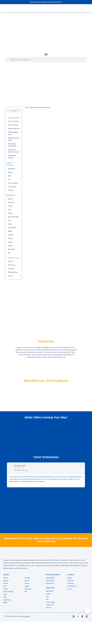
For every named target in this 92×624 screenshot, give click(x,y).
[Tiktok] (78, 616)
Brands (11, 195)
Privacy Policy (25, 616)
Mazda (10, 238)
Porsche (11, 235)
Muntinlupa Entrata (12, 157)
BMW (10, 231)
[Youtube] (87, 616)
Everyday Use (13, 272)
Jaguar (10, 245)
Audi (9, 220)
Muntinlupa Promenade (12, 145)
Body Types (10, 164)
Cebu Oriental (13, 125)
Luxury (10, 276)
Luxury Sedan (13, 183)
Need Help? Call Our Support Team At (41, 2)
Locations (13, 118)
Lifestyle (13, 258)
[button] (83, 8)
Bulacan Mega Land (13, 133)
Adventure (11, 265)
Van (9, 179)
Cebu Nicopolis (13, 121)
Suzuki (10, 199)
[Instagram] (82, 616)
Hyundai (11, 202)
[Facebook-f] (73, 616)
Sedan (10, 172)
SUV (9, 176)
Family (10, 261)
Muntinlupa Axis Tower (13, 139)
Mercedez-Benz (13, 217)
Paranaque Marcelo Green (13, 151)
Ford (9, 209)
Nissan (10, 242)
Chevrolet (11, 249)
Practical (11, 268)
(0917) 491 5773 (57, 2)
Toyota (10, 213)
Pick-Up (10, 190)
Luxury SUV (12, 187)
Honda (10, 206)
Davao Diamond (13, 128)
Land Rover (12, 227)
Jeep (9, 224)
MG (9, 253)
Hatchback (11, 169)
